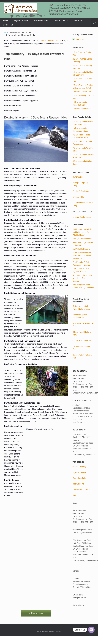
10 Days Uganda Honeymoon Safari (80, 129)
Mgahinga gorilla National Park (80, 316)
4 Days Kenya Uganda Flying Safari (82, 143)
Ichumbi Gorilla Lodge (82, 217)
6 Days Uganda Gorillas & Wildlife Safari (83, 123)
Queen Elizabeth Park (82, 340)
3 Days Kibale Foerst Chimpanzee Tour (81, 136)
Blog (74, 495)
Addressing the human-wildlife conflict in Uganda (82, 278)
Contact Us (8, 24)
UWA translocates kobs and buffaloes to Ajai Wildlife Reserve (82, 232)
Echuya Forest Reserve (83, 238)
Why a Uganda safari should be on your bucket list (83, 287)
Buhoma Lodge (79, 176)
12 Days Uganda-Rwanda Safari (80, 103)
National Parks (61, 20)
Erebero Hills (78, 196)
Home (5, 20)
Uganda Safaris (21, 20)
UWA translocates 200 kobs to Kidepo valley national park (82, 255)
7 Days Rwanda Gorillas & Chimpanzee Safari (83, 86)
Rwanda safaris (79, 478)
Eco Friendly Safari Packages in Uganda (81, 263)
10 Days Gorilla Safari (82, 91)
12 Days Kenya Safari (82, 489)
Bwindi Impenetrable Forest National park (81, 307)
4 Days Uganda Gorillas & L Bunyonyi (83, 73)
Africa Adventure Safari (51, 40)
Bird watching (78, 483)
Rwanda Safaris (41, 20)
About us (78, 20)
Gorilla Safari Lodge (81, 191)
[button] (94, 22)
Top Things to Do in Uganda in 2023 (81, 270)
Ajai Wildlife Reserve (81, 249)
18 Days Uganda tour (82, 108)
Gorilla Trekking (79, 466)
